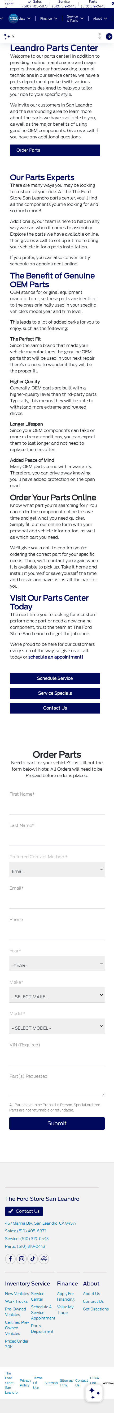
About (91, 1283)
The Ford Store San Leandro (11, 1382)
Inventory (17, 1283)
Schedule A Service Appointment (43, 1312)
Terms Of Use (37, 1383)
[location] (113, 4)
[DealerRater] (43, 1259)
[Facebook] (10, 1259)
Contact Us (55, 708)
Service (40, 1283)
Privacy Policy (25, 1382)
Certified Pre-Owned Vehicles (17, 1328)
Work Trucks (16, 1301)
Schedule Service (55, 678)
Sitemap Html (66, 1382)
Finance (67, 1283)
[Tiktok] (32, 1259)
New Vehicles (17, 1294)
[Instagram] (21, 1259)
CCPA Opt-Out (94, 1383)
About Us (91, 1294)
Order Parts (28, 150)
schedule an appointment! (55, 657)
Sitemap (51, 1383)
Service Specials (55, 693)
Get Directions (96, 1309)
